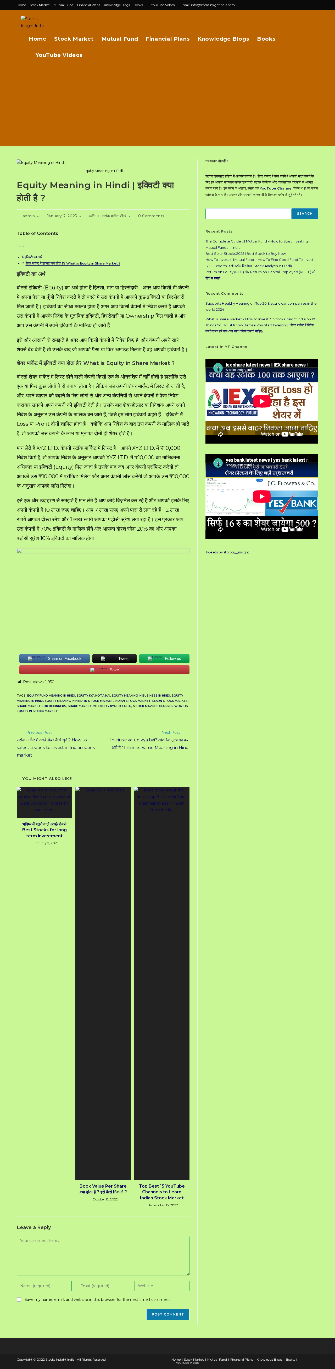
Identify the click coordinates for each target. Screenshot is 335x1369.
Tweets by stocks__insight (227, 552)
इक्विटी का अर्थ (33, 257)
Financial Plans (88, 5)
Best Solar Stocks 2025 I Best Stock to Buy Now (245, 253)
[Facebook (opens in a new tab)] (305, 5)
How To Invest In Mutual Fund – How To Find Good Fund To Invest (259, 259)
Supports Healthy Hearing (227, 303)
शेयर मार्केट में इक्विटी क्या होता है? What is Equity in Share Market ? (73, 263)
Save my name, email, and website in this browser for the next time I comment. (98, 1299)
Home (21, 5)
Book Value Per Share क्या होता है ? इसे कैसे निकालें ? (103, 1189)
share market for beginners (41, 706)
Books (138, 5)
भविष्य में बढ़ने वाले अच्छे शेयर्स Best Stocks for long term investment (44, 830)
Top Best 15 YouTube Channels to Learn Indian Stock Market (162, 1192)
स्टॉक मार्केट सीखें (114, 216)
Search (305, 213)
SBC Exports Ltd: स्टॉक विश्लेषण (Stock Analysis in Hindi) (248, 266)
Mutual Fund (63, 5)
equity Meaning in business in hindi (141, 695)
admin (29, 216)
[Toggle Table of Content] (21, 246)
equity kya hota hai (93, 695)
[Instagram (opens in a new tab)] (311, 5)
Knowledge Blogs (117, 5)
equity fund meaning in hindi (51, 695)
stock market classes (153, 706)
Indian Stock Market (133, 701)
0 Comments (151, 216)
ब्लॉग (92, 216)
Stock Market (40, 5)
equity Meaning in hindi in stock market (79, 701)
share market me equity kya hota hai (99, 706)
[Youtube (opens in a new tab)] (316, 5)
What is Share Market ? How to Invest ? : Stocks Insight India (255, 319)
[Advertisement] (167, 106)
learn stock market (170, 701)
